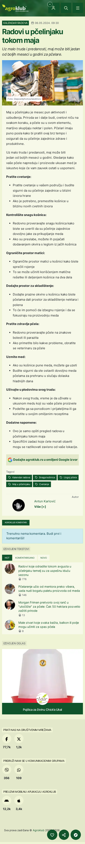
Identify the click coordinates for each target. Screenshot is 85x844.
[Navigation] (78, 8)
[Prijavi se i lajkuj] (52, 835)
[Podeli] (64, 835)
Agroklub (38, 830)
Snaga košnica (46, 477)
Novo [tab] (43, 557)
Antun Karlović (44, 501)
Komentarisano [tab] (24, 557)
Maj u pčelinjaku (21, 484)
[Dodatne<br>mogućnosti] (76, 835)
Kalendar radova (21, 477)
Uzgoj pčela (70, 477)
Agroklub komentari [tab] (16, 522)
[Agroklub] (15, 8)
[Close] (66, 8)
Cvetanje (44, 484)
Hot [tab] (7, 557)
